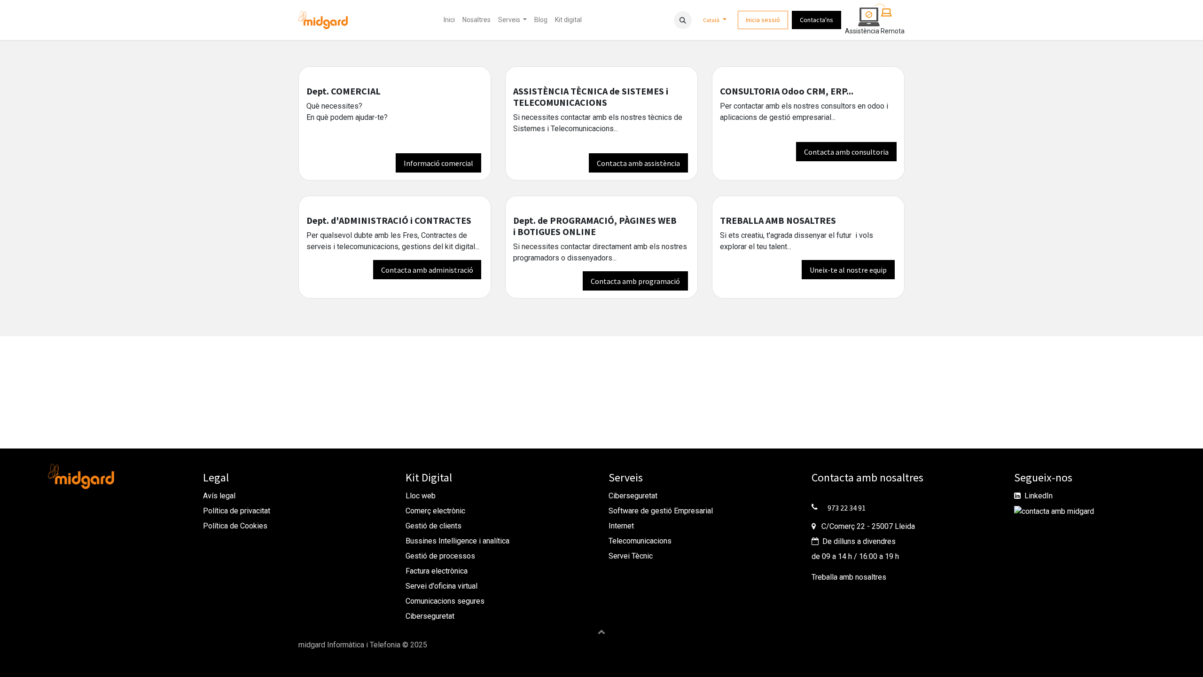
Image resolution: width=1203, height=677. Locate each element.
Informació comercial (438, 163)
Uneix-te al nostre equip (848, 270)
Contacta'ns (816, 20)
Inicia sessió (763, 20)
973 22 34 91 (847, 507)
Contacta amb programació (635, 281)
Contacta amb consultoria (846, 152)
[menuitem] (449, 20)
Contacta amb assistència (638, 163)
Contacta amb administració (427, 270)
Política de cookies (330, 656)
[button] (683, 20)
